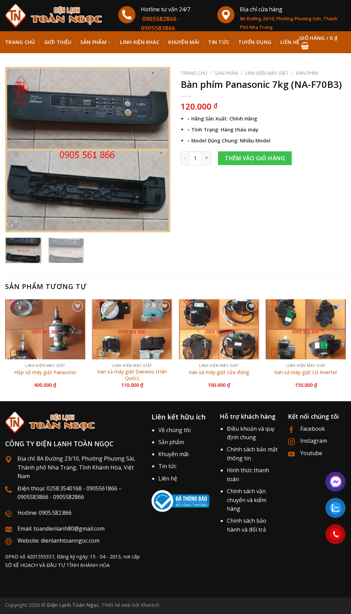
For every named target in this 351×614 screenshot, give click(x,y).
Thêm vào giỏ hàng (255, 158)
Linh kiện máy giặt (267, 73)
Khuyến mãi (173, 454)
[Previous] (17, 149)
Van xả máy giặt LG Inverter (305, 372)
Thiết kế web (116, 605)
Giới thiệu (58, 42)
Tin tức (167, 466)
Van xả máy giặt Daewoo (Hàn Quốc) (132, 375)
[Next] (158, 149)
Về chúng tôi (174, 430)
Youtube (311, 453)
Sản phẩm (93, 42)
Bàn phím (307, 73)
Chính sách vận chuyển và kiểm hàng (246, 499)
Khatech (150, 605)
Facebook (312, 428)
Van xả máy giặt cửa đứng (219, 372)
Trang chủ (20, 42)
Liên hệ (167, 478)
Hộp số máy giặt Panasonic (45, 372)
